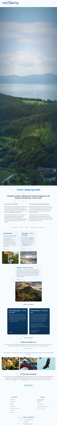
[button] (3, 363)
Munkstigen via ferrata (14, 408)
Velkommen (12, 399)
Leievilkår (26, 421)
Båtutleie (12, 403)
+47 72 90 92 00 (40, 404)
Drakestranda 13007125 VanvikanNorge (40, 401)
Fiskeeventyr (12, 406)
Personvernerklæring (29, 423)
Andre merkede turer (28, 348)
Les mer (5, 249)
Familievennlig (15, 227)
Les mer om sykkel (46, 379)
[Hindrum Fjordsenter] (10, 2)
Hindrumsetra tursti (35, 330)
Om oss (11, 412)
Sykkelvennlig (42, 227)
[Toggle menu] (54, 3)
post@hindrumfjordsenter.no (42, 406)
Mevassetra (33, 332)
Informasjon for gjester (29, 419)
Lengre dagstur (34, 227)
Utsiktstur (27, 227)
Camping (12, 410)
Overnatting (12, 401)
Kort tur (21, 227)
